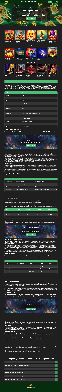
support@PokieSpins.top (31, 387)
